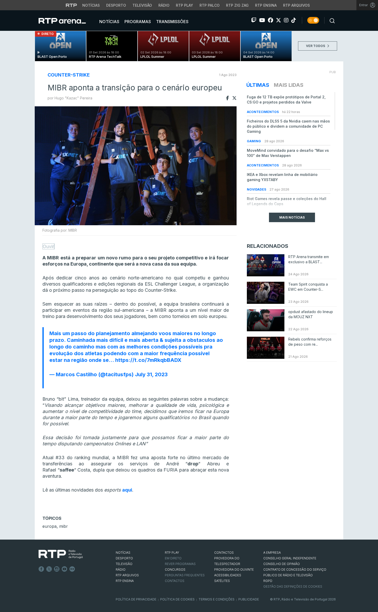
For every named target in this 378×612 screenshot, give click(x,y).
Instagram (57, 569)
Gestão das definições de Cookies (292, 586)
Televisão (142, 5)
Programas (137, 21)
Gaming (254, 141)
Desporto (116, 5)
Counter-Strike (69, 75)
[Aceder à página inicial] (67, 20)
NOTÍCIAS (123, 552)
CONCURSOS (175, 569)
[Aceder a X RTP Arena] (278, 20)
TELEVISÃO (124, 564)
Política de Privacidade (136, 599)
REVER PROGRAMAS (180, 564)
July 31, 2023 (151, 374)
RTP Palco (210, 5)
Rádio (163, 5)
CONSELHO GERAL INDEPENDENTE (289, 558)
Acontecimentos (263, 112)
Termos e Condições (217, 599)
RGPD (267, 581)
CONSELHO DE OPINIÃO (281, 564)
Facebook (41, 569)
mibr (63, 526)
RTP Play (184, 5)
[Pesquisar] (331, 20)
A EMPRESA (272, 552)
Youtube (64, 569)
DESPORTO (124, 558)
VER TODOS (316, 46)
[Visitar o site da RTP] (71, 5)
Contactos (174, 581)
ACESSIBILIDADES (227, 575)
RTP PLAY (172, 552)
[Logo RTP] (61, 554)
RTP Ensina (266, 5)
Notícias (91, 5)
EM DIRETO (173, 558)
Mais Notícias (292, 217)
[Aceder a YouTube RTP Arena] (262, 20)
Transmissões (171, 21)
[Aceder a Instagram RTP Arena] (286, 20)
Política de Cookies (177, 599)
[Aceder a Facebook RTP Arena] (270, 20)
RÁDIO (120, 569)
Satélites (222, 581)
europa (49, 526)
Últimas (257, 85)
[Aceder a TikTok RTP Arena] (294, 20)
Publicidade (248, 599)
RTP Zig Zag (237, 5)
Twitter (49, 569)
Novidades (257, 189)
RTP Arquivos (296, 5)
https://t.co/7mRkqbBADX (148, 360)
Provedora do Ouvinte (234, 569)
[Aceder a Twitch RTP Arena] (253, 20)
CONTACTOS (224, 552)
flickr (72, 569)
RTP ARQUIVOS (127, 575)
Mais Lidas (288, 85)
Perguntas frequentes (185, 575)
